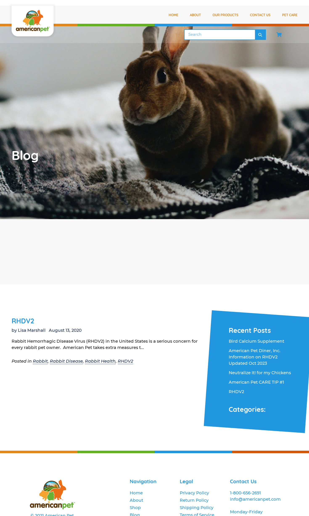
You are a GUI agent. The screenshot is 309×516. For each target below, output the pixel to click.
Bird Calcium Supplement (256, 341)
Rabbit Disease (66, 361)
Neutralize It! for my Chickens (260, 372)
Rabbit (40, 361)
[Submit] (260, 34)
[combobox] (220, 34)
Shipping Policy (196, 507)
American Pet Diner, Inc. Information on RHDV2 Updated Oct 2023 (254, 357)
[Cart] (279, 34)
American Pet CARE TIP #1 (256, 382)
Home (136, 492)
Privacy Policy (194, 492)
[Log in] (294, 34)
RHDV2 (23, 321)
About (136, 500)
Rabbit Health (100, 361)
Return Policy (194, 500)
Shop (135, 507)
